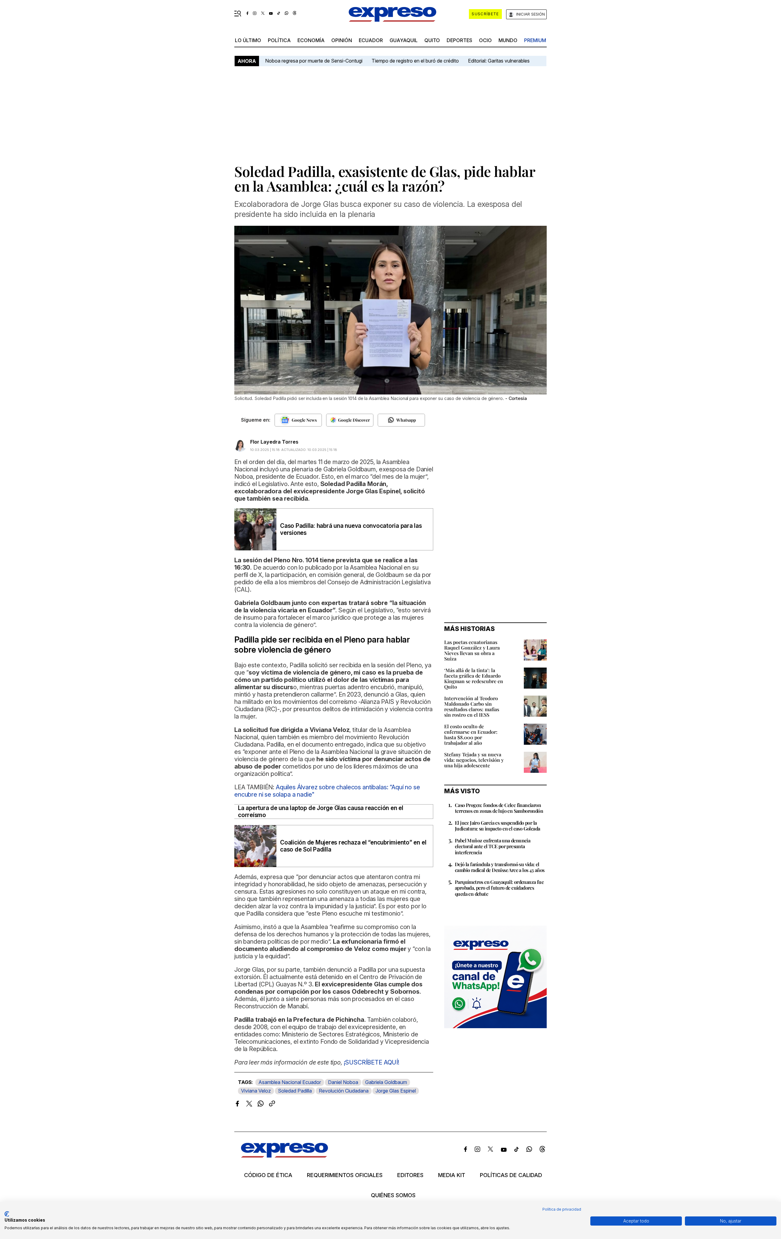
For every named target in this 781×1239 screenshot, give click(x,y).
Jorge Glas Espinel (396, 1091)
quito (432, 40)
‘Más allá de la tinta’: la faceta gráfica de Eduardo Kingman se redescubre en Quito (473, 678)
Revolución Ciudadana (344, 1091)
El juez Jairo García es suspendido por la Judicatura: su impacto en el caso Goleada (497, 825)
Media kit (451, 1175)
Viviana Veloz (256, 1091)
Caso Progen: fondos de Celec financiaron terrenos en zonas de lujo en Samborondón (499, 808)
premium (535, 40)
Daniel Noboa (343, 1082)
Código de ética (268, 1175)
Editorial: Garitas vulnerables (499, 61)
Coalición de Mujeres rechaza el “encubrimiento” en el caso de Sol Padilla (353, 846)
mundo (507, 40)
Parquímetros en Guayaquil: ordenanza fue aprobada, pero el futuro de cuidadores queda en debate (499, 888)
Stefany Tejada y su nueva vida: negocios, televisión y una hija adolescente (474, 760)
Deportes (459, 40)
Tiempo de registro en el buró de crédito (415, 61)
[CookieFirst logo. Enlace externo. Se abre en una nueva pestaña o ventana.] (7, 1214)
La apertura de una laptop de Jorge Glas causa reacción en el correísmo (320, 812)
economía (311, 40)
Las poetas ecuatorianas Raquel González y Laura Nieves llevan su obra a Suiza (472, 650)
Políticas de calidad (511, 1175)
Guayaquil (404, 40)
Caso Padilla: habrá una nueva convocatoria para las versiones (351, 529)
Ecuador (371, 40)
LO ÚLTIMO (248, 40)
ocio (485, 40)
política (279, 40)
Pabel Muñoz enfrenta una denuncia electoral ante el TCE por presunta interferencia (492, 846)
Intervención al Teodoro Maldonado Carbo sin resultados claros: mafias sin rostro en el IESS (471, 706)
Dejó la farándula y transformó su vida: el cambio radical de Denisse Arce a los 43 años (500, 867)
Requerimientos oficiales (345, 1175)
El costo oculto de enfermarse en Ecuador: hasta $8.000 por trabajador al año (471, 734)
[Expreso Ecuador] (284, 1155)
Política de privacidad (561, 1209)
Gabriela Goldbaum (386, 1082)
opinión (341, 40)
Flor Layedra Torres (274, 441)
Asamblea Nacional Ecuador (289, 1082)
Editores (410, 1175)
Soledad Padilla (295, 1091)
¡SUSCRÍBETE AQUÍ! (371, 1062)
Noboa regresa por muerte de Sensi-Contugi (313, 61)
